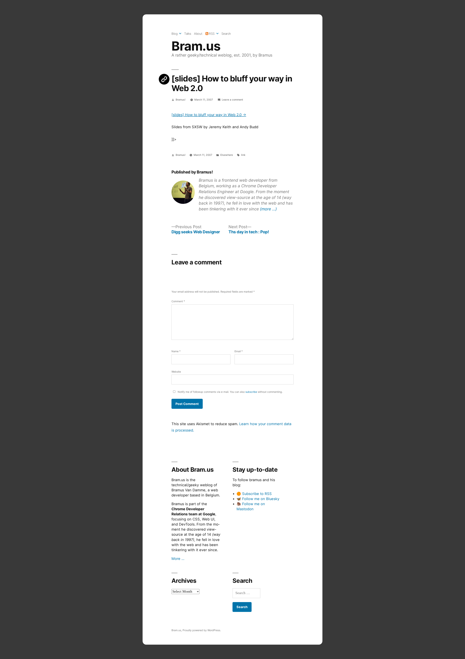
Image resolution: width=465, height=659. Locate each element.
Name (176, 351)
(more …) (268, 208)
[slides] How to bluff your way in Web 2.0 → (208, 115)
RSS (212, 33)
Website (176, 371)
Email (238, 351)
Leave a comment (232, 99)
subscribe (251, 391)
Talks (187, 33)
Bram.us (195, 46)
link (243, 154)
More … (177, 558)
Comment (178, 301)
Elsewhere (226, 154)
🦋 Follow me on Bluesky (257, 499)
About (198, 33)
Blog (174, 33)
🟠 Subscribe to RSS (254, 494)
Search (226, 33)
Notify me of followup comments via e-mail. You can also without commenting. (230, 391)
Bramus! (180, 99)
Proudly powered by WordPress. (202, 630)
